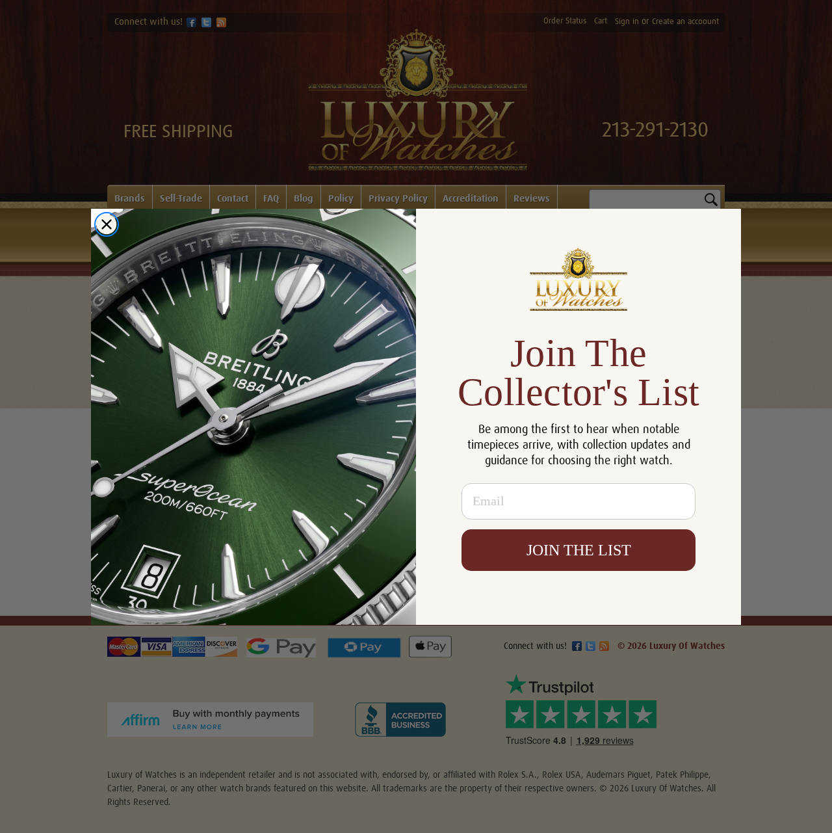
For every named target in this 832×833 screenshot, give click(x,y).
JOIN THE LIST (578, 550)
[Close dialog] (106, 224)
